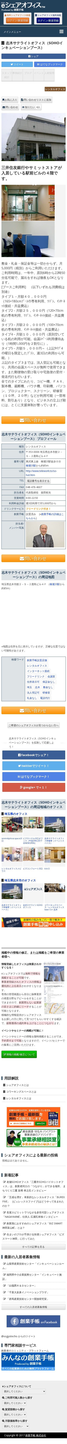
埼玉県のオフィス (15, 814)
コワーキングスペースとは (21, 1091)
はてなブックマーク (51, 64)
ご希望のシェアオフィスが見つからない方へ (34, 725)
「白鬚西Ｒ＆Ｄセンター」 (22, 1285)
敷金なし (48, 687)
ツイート (19, 64)
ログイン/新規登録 (17, 20)
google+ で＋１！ (35, 787)
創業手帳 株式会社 (35, 1435)
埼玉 (29, 687)
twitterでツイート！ (35, 766)
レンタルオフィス (55, 89)
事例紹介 (17, 73)
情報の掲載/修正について (20, 1054)
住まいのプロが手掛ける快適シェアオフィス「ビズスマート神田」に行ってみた (33, 1236)
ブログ (28, 73)
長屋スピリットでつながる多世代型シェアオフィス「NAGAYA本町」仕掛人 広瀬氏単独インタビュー (33, 1214)
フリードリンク (35, 676)
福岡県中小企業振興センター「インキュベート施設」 (32, 1277)
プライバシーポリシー (24, 1441)
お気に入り (11, 100)
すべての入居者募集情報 (33, 1307)
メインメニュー (12, 31)
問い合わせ (12, 107)
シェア (35, 56)
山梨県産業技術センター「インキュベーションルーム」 (33, 1266)
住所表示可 (33, 681)
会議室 (51, 676)
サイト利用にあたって (54, 1441)
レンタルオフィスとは (18, 1098)
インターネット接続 (38, 671)
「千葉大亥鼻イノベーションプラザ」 (28, 1292)
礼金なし (32, 698)
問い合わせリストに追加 (37, 100)
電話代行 (45, 698)
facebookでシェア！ (35, 755)
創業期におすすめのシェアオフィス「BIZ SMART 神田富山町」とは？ (32, 1225)
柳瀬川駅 (31, 465)
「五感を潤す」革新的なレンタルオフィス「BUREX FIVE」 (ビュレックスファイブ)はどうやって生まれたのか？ (33, 1201)
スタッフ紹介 (7, 75)
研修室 (46, 692)
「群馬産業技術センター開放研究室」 (28, 1299)
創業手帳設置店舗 (37, 660)
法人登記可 (33, 692)
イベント (39, 73)
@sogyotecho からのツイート (18, 1336)
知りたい (32, 107)
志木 (37, 687)
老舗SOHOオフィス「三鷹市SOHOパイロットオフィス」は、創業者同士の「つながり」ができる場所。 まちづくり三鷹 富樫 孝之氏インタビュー (34, 1186)
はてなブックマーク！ (35, 777)
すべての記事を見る (33, 1246)
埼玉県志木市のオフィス (20, 880)
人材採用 (49, 73)
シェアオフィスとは (17, 1085)
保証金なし (49, 681)
